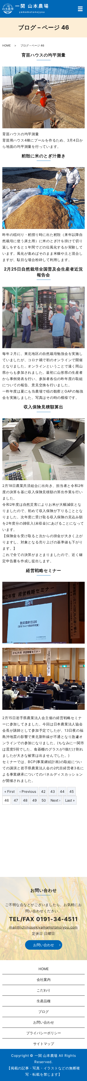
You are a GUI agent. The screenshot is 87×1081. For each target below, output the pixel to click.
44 (62, 791)
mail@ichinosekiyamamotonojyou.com (43, 927)
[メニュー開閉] (80, 9)
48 (25, 800)
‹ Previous (27, 791)
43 (52, 791)
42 (43, 791)
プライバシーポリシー (43, 1033)
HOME (6, 45)
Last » (70, 800)
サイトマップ (43, 1043)
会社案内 (44, 979)
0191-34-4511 (57, 919)
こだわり (44, 990)
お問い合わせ (43, 945)
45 (71, 791)
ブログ (43, 1011)
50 (44, 800)
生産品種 (44, 1001)
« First (9, 791)
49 (34, 800)
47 (16, 800)
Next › (55, 800)
